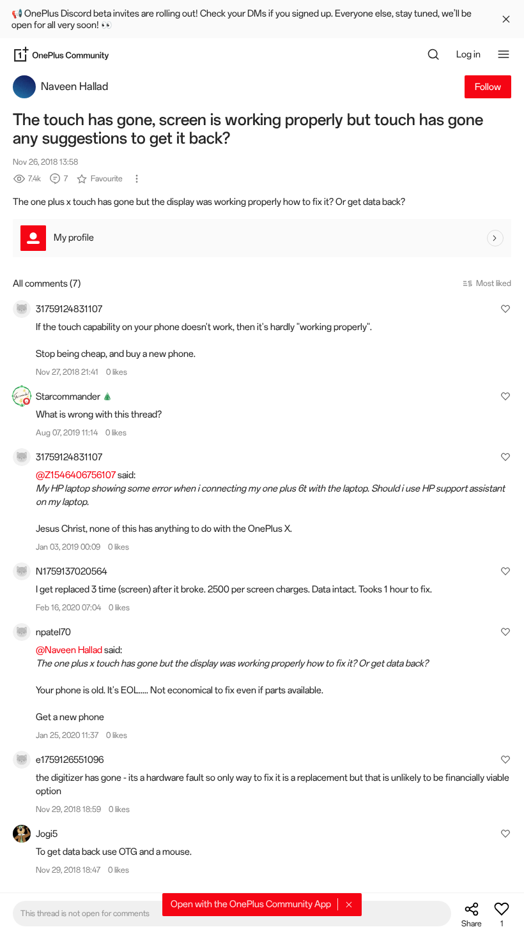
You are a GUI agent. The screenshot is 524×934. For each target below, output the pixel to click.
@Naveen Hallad (69, 650)
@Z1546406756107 (76, 475)
